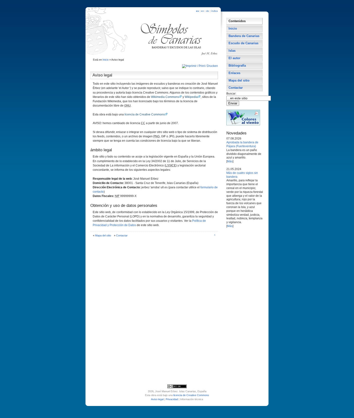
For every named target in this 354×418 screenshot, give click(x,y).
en (202, 11)
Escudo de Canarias (243, 43)
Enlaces (234, 73)
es (197, 11)
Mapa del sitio (103, 235)
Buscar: (231, 93)
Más (230, 161)
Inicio (106, 59)
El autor (234, 58)
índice (214, 11)
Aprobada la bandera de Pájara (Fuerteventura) (242, 144)
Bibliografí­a (237, 65)
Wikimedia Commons (165, 97)
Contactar (122, 235)
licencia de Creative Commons (145, 114)
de (207, 11)
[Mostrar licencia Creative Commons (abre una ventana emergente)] (177, 387)
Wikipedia (191, 97)
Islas (232, 50)
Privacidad (172, 399)
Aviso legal (157, 399)
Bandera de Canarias (244, 36)
